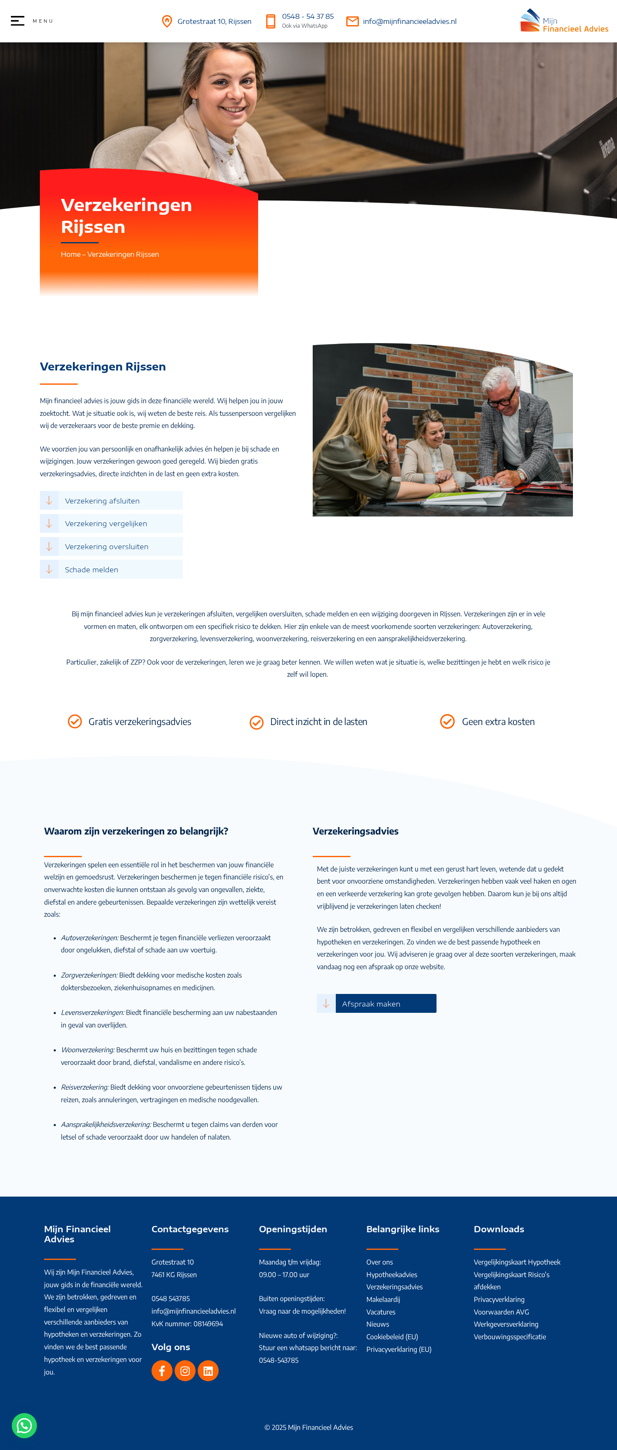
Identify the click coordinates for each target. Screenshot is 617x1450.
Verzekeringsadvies (394, 1287)
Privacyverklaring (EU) (398, 1349)
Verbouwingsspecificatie (510, 1337)
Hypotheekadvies (391, 1274)
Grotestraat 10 (173, 1262)
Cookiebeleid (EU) (392, 1337)
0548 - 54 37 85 (308, 16)
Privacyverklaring (499, 1299)
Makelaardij (383, 1299)
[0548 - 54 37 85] (271, 21)
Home (71, 254)
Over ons (379, 1262)
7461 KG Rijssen (174, 1274)
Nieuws (377, 1324)
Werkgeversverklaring (506, 1324)
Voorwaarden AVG (501, 1312)
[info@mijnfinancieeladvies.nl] (352, 21)
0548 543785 (171, 1298)
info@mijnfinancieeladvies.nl (410, 21)
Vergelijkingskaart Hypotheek (517, 1262)
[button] (24, 1425)
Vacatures (380, 1312)
